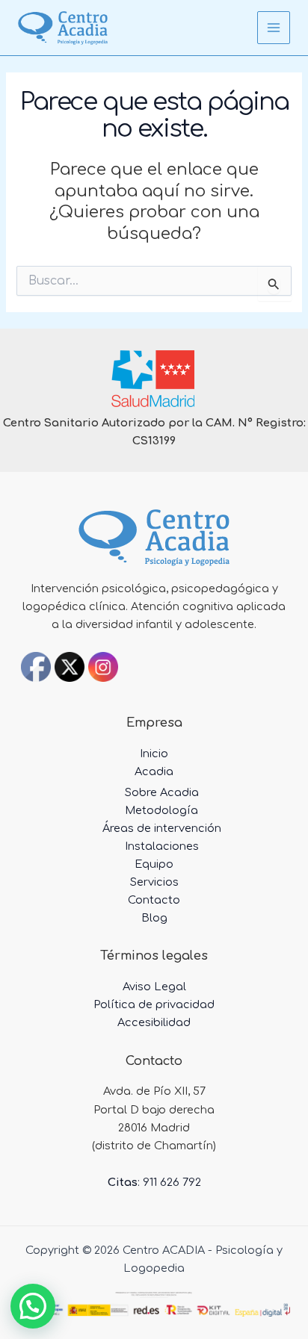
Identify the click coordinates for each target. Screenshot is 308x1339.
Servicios (154, 882)
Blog (154, 918)
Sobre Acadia (162, 792)
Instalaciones (162, 846)
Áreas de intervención (161, 828)
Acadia (154, 771)
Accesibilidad (154, 1022)
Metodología (161, 810)
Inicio (154, 753)
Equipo (154, 864)
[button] (32, 1306)
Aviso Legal (154, 986)
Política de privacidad (154, 1004)
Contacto (154, 900)
